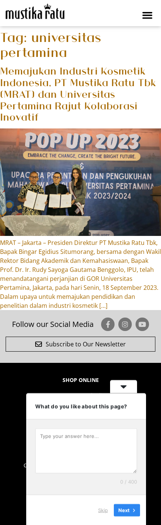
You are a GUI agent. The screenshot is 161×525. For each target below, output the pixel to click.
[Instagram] (125, 324)
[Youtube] (142, 324)
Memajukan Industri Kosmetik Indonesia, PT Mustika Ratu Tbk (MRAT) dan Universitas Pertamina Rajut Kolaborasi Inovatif (78, 93)
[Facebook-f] (108, 324)
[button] (147, 15)
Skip (103, 510)
